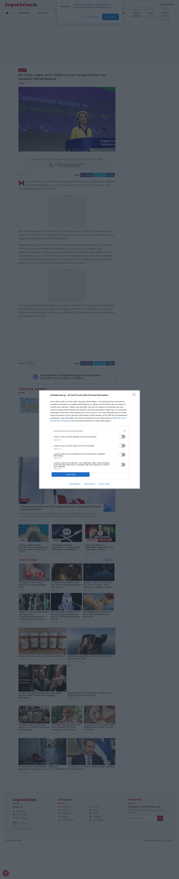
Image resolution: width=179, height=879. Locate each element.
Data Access (89, 484)
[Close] (134, 395)
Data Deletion (74, 484)
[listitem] (89, 430)
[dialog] (89, 439)
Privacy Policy (104, 484)
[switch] (122, 436)
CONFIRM (70, 475)
